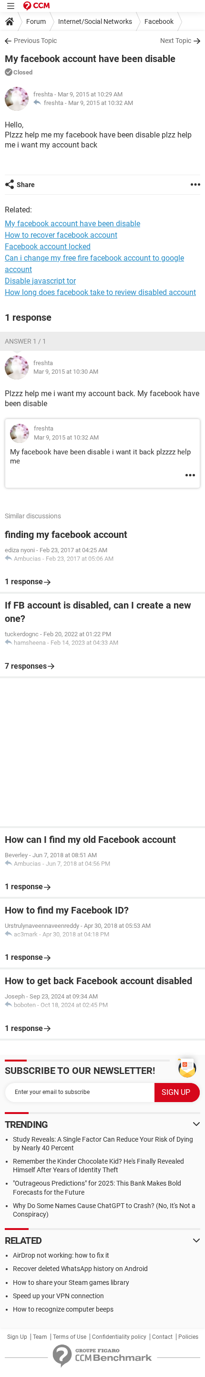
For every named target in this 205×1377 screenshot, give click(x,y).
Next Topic (175, 40)
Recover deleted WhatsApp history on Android (80, 1268)
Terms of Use (69, 1337)
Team (40, 1337)
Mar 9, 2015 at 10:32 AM (100, 102)
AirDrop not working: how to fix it (61, 1255)
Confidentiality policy (119, 1337)
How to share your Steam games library (71, 1282)
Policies (188, 1337)
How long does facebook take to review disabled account (100, 292)
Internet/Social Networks (95, 21)
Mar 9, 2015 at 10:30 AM (65, 371)
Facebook (159, 21)
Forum (36, 21)
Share (26, 185)
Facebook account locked (48, 246)
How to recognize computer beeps (63, 1309)
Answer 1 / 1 (25, 341)
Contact (162, 1337)
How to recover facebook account (61, 235)
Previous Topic (35, 40)
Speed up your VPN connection (58, 1296)
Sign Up (17, 1337)
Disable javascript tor (40, 280)
